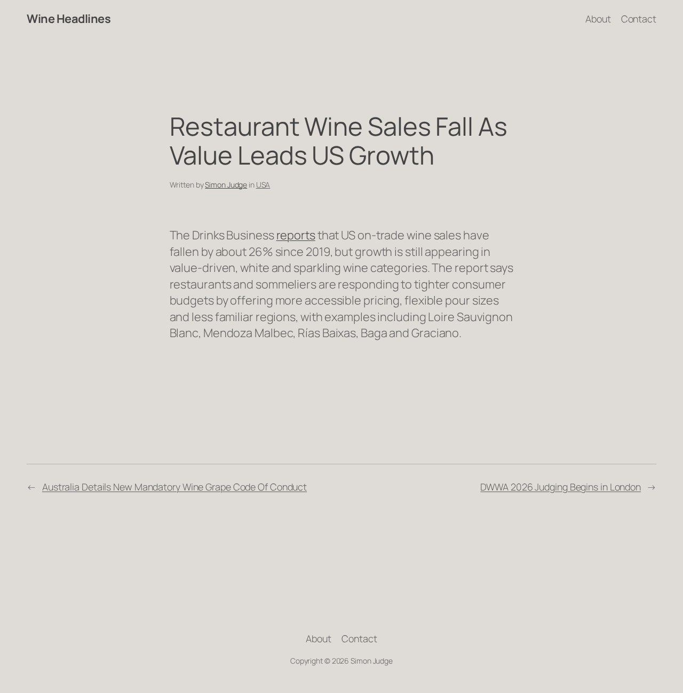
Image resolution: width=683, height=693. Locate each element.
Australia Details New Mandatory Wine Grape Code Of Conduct (174, 486)
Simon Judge (226, 185)
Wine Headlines (68, 19)
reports (295, 235)
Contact (638, 18)
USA (263, 185)
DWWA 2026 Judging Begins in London (560, 486)
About (598, 18)
